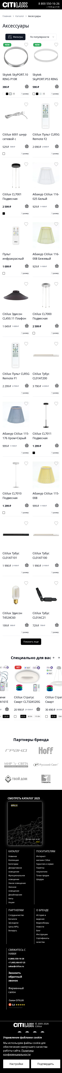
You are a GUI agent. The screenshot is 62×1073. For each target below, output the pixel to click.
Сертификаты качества (42, 940)
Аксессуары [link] (34, 16)
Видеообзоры (42, 922)
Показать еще (31, 641)
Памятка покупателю (41, 869)
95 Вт (43, 716)
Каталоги (12, 919)
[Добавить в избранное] (26, 45)
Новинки (12, 856)
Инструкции (42, 934)
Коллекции (13, 860)
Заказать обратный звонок (15, 976)
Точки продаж (42, 875)
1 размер (25, 94)
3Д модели (13, 922)
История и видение (41, 917)
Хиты (10, 898)
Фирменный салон (16, 990)
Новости (40, 926)
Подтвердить (45, 1064)
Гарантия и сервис (45, 864)
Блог (38, 930)
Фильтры (18, 36)
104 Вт (50, 716)
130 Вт (58, 716)
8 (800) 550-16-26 (16, 958)
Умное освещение (17, 883)
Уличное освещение (13, 889)
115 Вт (27, 716)
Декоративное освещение (15, 869)
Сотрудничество (16, 915)
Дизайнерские (15, 894)
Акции (11, 902)
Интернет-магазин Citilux (43, 858)
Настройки (16, 1064)
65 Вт (13, 716)
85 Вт (20, 716)
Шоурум (40, 879)
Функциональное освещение (16, 877)
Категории (13, 864)
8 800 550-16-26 (48, 3)
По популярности (39, 36)
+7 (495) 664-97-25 (16, 962)
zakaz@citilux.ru (16, 966)
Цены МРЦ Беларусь (13, 928)
